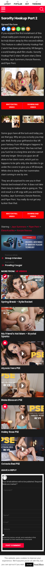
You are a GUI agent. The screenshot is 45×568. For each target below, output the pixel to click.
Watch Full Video (12, 105)
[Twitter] (8, 29)
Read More (39, 564)
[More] (28, 29)
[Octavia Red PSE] (22, 449)
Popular (18, 4)
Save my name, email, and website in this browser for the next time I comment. (19, 538)
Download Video (33, 105)
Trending (36, 4)
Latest (7, 4)
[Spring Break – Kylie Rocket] (22, 287)
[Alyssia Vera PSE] (22, 353)
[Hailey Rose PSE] (22, 417)
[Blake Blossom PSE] (22, 385)
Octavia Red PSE (10, 464)
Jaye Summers (18, 226)
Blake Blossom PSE (11, 400)
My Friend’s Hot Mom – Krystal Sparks (18, 335)
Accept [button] (29, 565)
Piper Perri (34, 226)
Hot (27, 4)
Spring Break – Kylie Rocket (16, 302)
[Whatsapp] (18, 29)
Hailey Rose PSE (10, 432)
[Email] (23, 29)
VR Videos (21, 271)
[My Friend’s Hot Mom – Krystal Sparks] (22, 319)
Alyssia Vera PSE (10, 368)
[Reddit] (13, 29)
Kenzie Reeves (24, 230)
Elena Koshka (7, 230)
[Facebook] (4, 29)
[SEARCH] (42, 9)
